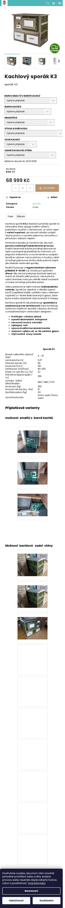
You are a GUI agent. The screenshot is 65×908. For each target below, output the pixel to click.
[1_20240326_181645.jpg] (32, 592)
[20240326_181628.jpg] (32, 624)
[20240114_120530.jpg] (32, 469)
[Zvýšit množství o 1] (30, 188)
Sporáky (36, 203)
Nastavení (31, 891)
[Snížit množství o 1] (15, 188)
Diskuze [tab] (21, 216)
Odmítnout (16, 900)
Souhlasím (47, 900)
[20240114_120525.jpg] (32, 437)
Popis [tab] (10, 216)
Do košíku (49, 188)
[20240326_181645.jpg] (32, 560)
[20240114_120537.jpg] (32, 501)
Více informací (37, 883)
